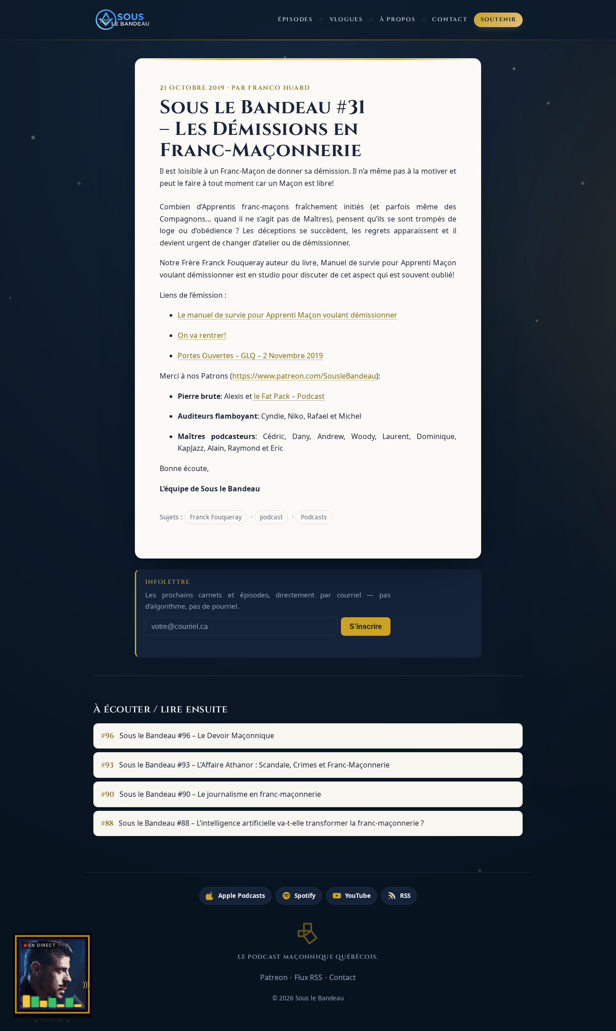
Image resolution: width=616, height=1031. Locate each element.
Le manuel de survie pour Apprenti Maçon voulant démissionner (287, 315)
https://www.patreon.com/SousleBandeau (304, 376)
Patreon (274, 977)
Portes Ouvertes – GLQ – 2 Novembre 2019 (250, 356)
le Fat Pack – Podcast (288, 396)
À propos (398, 19)
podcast (271, 517)
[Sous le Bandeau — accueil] (123, 19)
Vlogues (346, 19)
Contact (449, 19)
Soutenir (498, 19)
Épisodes (295, 19)
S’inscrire (365, 626)
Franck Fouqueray (216, 517)
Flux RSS (308, 977)
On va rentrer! (202, 335)
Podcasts (314, 517)
